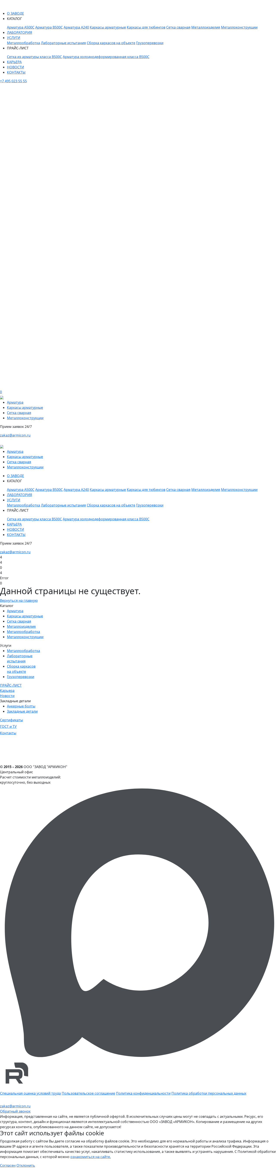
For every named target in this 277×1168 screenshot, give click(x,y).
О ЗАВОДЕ (15, 13)
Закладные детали (22, 711)
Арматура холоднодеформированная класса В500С (106, 56)
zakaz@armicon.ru (15, 435)
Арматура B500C (49, 27)
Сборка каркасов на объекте (111, 42)
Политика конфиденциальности (143, 1093)
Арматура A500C (20, 27)
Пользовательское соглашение (88, 1093)
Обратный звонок (15, 1111)
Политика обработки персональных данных (208, 1093)
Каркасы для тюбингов (146, 27)
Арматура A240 (76, 27)
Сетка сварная (178, 27)
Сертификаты (11, 720)
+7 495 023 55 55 (13, 81)
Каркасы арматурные (108, 27)
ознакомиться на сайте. (90, 1156)
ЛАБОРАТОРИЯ (19, 32)
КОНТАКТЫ (16, 72)
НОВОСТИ (15, 67)
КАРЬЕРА (14, 62)
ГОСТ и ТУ (8, 726)
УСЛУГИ (13, 37)
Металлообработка (23, 42)
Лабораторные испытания (63, 42)
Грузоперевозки (149, 42)
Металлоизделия (205, 27)
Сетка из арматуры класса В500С (34, 56)
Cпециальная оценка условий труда (30, 1093)
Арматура (15, 402)
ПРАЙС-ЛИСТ (11, 685)
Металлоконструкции (239, 27)
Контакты (8, 733)
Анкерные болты (21, 706)
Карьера (7, 690)
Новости (7, 695)
